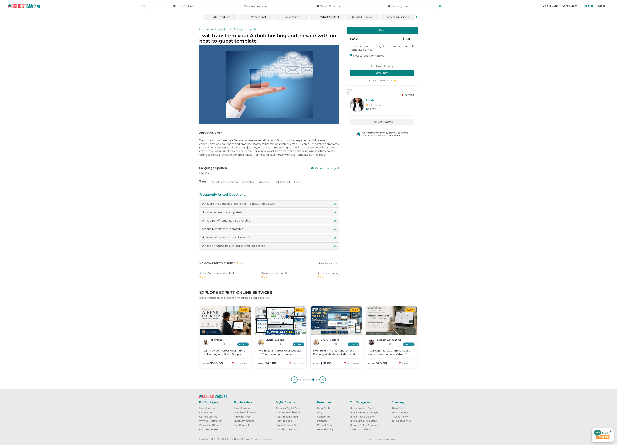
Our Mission (206, 412)
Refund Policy (325, 429)
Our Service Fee (208, 429)
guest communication (225, 182)
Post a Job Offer (208, 425)
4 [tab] (310, 380)
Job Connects (242, 425)
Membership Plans (245, 412)
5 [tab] (313, 380)
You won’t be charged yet (380, 80)
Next (440, 6)
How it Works (207, 408)
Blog (319, 412)
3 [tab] (307, 380)
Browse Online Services (364, 425)
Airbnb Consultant (286, 429)
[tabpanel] (225, 337)
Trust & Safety (400, 412)
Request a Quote (382, 121)
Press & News (325, 425)
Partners (322, 420)
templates (248, 182)
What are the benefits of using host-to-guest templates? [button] (238, 203)
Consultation (570, 5)
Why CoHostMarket (210, 420)
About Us (397, 408)
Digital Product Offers (288, 425)
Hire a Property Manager (364, 412)
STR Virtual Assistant (327, 16)
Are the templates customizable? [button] (223, 229)
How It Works (242, 408)
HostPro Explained (287, 416)
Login (601, 5)
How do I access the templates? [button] (222, 212)
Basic (382, 30)
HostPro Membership (288, 412)
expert (298, 182)
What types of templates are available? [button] (227, 220)
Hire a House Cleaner (362, 416)
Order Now (382, 72)
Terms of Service (401, 420)
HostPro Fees (284, 420)
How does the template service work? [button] (226, 237)
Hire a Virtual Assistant (363, 420)
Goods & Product (362, 16)
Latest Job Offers (360, 429)
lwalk (370, 100)
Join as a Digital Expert (289, 408)
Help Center (324, 408)
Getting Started (208, 416)
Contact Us (323, 416)
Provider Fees (242, 416)
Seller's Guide (551, 5)
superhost (263, 182)
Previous (143, 6)
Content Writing (209, 29)
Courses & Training (398, 16)
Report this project (326, 168)
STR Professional (256, 16)
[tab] (269, 203)
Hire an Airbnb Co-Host (363, 408)
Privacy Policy (400, 416)
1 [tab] (300, 380)
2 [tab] (304, 380)
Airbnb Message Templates (240, 29)
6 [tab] (316, 379)
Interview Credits (244, 420)
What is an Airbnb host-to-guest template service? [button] (234, 245)
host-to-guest (282, 182)
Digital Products (220, 16)
